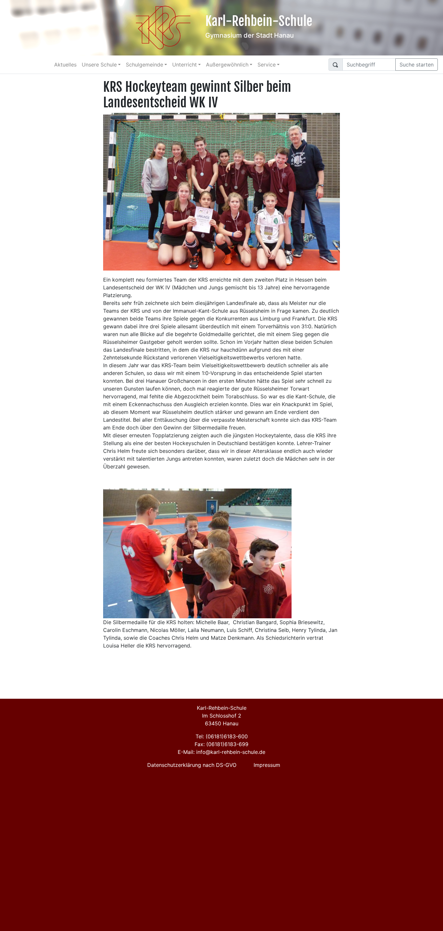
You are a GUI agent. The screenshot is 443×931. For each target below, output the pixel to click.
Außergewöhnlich (227, 64)
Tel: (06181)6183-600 (222, 736)
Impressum (267, 765)
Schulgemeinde (144, 64)
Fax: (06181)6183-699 (221, 744)
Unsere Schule (99, 64)
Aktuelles (65, 64)
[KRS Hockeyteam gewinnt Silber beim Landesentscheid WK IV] (221, 191)
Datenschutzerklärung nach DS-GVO (191, 765)
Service (266, 64)
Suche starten (417, 64)
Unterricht (184, 64)
